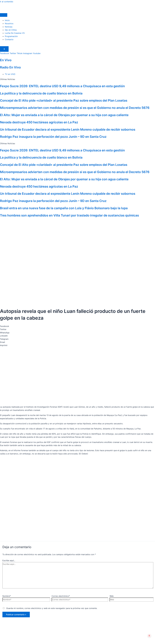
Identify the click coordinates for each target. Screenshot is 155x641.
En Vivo (6, 60)
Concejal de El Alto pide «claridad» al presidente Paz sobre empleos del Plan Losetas (63, 100)
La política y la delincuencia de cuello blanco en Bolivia (41, 93)
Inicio (7, 20)
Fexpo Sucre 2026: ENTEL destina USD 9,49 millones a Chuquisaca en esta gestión (62, 86)
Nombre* (6, 596)
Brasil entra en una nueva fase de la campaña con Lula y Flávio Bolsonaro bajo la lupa (64, 208)
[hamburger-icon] (3, 15)
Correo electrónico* (61, 596)
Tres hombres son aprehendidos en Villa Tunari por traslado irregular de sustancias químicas (69, 215)
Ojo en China (11, 30)
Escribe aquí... (8, 560)
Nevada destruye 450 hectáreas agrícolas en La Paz (39, 122)
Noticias (8, 27)
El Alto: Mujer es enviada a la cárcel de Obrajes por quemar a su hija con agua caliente (64, 115)
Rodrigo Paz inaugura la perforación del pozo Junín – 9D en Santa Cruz (53, 136)
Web (112, 596)
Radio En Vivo (10, 67)
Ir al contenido (6, 1)
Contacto (9, 39)
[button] (77, 326)
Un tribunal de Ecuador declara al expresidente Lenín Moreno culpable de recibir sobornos (67, 129)
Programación (11, 36)
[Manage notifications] (149, 636)
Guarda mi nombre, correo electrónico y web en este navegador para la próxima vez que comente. (51, 608)
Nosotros (9, 23)
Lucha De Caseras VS (15, 33)
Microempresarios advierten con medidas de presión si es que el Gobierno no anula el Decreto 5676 (74, 108)
